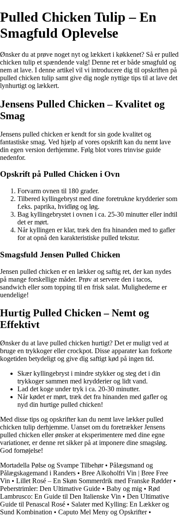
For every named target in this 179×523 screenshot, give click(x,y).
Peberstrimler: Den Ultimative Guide (50, 488)
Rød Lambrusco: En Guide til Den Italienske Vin (80, 492)
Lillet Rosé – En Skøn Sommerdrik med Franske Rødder (94, 480)
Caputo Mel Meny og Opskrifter (102, 512)
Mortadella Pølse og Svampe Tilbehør (51, 465)
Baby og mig (124, 488)
